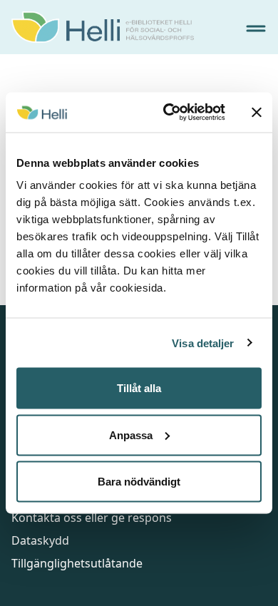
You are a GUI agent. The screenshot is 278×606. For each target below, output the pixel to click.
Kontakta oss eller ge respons (91, 517)
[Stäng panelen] (257, 112)
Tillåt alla (139, 388)
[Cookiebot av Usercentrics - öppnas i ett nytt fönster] (168, 112)
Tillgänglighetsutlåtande (77, 563)
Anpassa (131, 434)
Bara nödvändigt (139, 482)
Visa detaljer (203, 343)
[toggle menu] (256, 28)
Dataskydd (40, 540)
